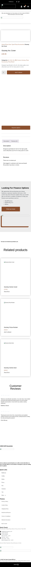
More (3, 495)
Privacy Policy (5, 501)
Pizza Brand (11, 61)
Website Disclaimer (6, 519)
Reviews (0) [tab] (14, 141)
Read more (7, 291)
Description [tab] (6, 141)
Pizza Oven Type (10, 44)
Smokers (4, 488)
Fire (2, 485)
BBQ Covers (18, 60)
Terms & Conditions (6, 516)
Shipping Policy (5, 508)
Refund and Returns (6, 512)
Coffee (3, 476)
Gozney (23, 60)
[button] (28, 6)
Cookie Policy (5, 505)
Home (3, 44)
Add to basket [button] (7, 332)
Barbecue (4, 472)
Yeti (2, 492)
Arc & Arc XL (11, 60)
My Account (4, 523)
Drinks (3, 479)
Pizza (3, 482)
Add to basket (18, 72)
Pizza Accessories (19, 44)
